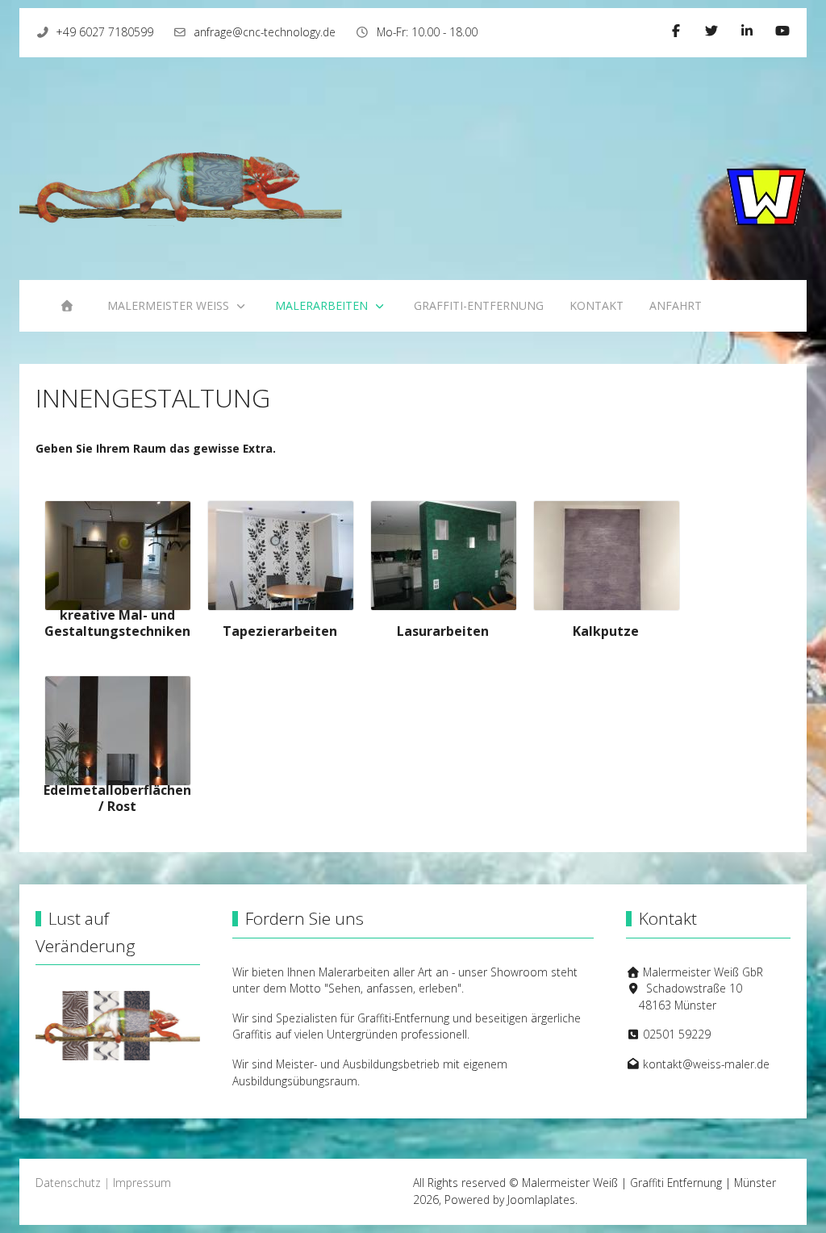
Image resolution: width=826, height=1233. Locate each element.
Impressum (142, 1182)
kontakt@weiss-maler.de (706, 1064)
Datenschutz (68, 1182)
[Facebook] (676, 31)
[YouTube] (782, 31)
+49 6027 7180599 (104, 32)
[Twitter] (711, 31)
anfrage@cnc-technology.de (265, 32)
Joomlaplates (541, 1199)
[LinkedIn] (747, 31)
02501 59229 (677, 1034)
